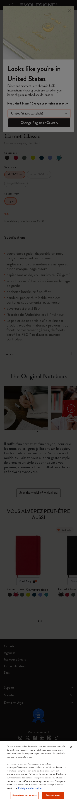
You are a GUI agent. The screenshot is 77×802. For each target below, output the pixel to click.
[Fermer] (71, 747)
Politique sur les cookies (30, 788)
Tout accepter (53, 795)
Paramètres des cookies (25, 795)
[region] (38, 771)
